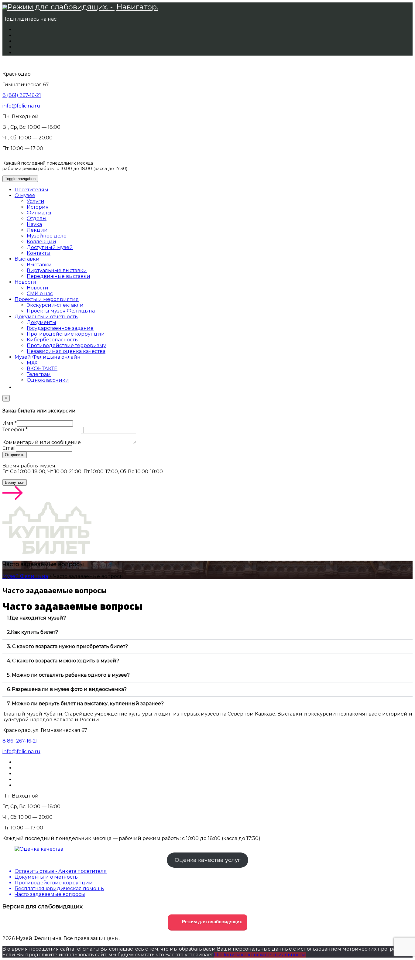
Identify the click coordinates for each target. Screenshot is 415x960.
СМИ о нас (40, 293)
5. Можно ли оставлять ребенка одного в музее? (68, 675)
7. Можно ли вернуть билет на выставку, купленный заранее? (85, 703)
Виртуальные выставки (57, 270)
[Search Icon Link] (18, 387)
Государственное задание (60, 328)
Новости (25, 282)
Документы (41, 322)
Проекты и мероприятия (47, 299)
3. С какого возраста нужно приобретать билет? (67, 646)
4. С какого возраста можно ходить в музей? (63, 661)
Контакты (38, 253)
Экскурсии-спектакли (55, 305)
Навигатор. (137, 6)
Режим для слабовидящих (211, 921)
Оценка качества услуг (208, 860)
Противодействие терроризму (66, 345)
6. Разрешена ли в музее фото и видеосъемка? (67, 689)
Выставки (27, 259)
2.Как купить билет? (32, 632)
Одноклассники (48, 380)
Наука (34, 224)
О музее (25, 195)
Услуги (35, 201)
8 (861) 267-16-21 (21, 95)
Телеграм (39, 374)
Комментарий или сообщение (41, 442)
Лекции (37, 230)
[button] (207, 618)
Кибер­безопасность (52, 340)
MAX (32, 363)
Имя (9, 423)
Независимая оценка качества (66, 351)
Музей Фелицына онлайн (48, 357)
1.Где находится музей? (36, 618)
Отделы (36, 218)
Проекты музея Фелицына (61, 311)
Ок (217, 955)
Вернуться (14, 482)
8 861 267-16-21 (20, 741)
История (38, 207)
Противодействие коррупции (66, 334)
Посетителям (31, 190)
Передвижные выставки (58, 276)
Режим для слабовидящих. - (61, 6)
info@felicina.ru (21, 106)
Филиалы (39, 213)
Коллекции (41, 241)
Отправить (14, 455)
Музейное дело (47, 236)
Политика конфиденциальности (263, 955)
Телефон (15, 429)
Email (9, 448)
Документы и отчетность (46, 316)
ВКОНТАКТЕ (42, 368)
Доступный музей (50, 247)
